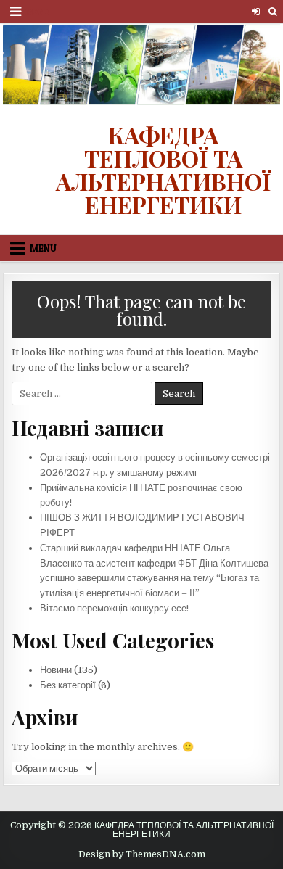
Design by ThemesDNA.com (141, 854)
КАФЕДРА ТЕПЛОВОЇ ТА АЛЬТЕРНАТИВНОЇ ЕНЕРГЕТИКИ (163, 169)
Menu (37, 11)
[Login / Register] (256, 11)
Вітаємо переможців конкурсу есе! (114, 608)
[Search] (272, 11)
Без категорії (68, 685)
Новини (56, 669)
